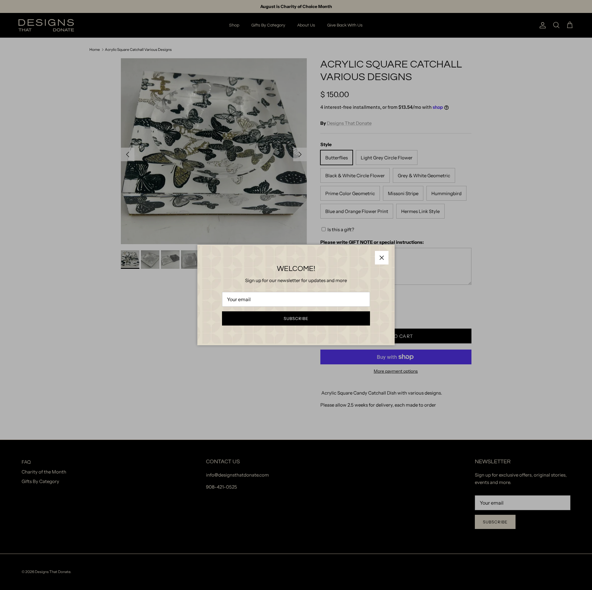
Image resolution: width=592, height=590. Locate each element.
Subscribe (296, 318)
